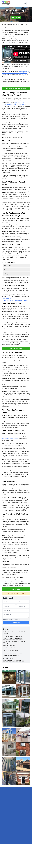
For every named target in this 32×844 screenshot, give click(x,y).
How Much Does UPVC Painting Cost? (13, 660)
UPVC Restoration (8, 658)
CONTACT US (16, 589)
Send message (16, 622)
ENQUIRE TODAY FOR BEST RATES (16, 88)
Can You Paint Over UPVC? (10, 650)
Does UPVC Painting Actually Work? (13, 638)
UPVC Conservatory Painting (11, 655)
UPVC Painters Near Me (9, 648)
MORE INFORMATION (16, 348)
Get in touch (16, 17)
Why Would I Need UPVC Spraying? (13, 636)
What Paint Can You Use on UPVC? (12, 653)
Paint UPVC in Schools (9, 645)
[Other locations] (24, 3)
